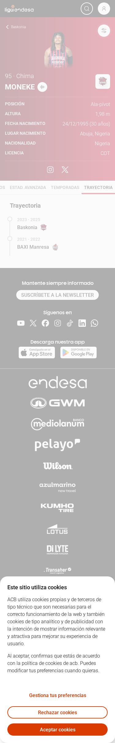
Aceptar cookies (57, 730)
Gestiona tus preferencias (57, 695)
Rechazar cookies (57, 712)
